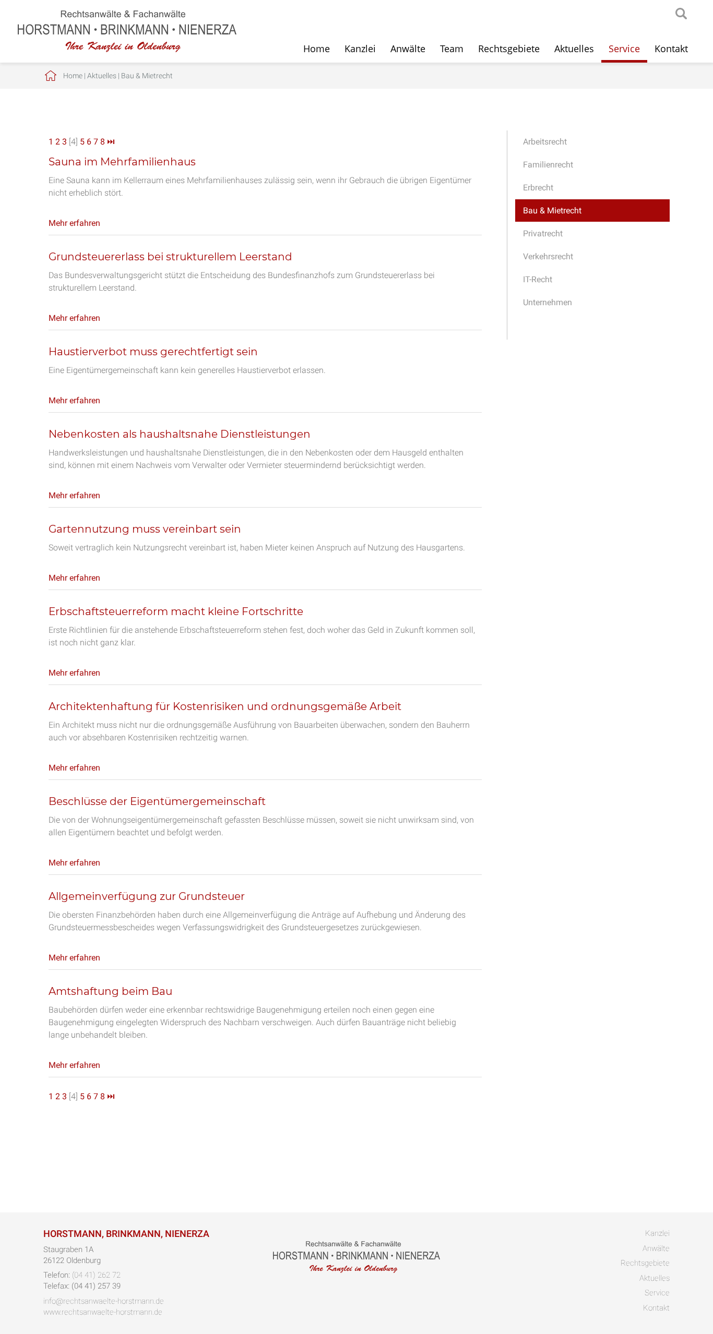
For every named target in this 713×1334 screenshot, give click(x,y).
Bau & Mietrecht (147, 75)
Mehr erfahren (74, 223)
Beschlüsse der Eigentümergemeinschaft (157, 801)
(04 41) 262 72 (96, 1275)
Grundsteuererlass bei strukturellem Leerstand (170, 256)
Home (316, 48)
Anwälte (407, 48)
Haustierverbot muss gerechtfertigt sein (153, 351)
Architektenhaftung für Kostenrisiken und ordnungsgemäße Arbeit (225, 706)
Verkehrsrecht (548, 256)
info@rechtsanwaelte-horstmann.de (103, 1301)
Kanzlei (360, 48)
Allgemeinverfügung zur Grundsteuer (147, 896)
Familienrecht (548, 165)
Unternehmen (547, 302)
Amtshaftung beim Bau (110, 991)
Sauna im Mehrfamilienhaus (122, 161)
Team (452, 48)
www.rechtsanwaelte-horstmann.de (102, 1312)
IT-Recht (537, 279)
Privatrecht (543, 233)
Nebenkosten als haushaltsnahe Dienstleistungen (180, 434)
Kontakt (671, 48)
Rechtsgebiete (509, 48)
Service (624, 48)
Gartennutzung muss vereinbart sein (145, 529)
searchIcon (681, 14)
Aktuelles (574, 48)
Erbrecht (538, 188)
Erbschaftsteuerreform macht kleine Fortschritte (176, 611)
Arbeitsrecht (545, 142)
